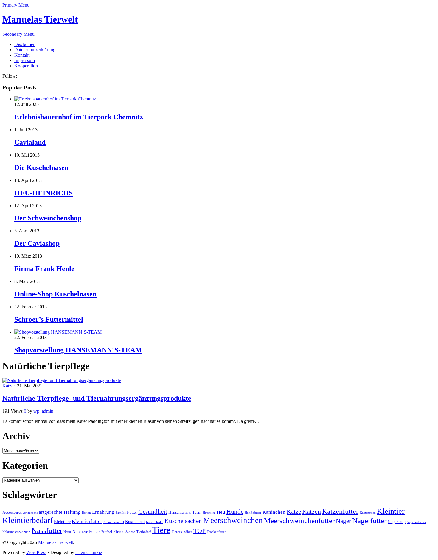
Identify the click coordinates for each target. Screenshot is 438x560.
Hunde (234, 511)
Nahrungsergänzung (16, 531)
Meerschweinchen (233, 520)
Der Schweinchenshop (47, 218)
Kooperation (26, 65)
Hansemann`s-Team (184, 512)
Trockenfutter (216, 531)
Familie (121, 512)
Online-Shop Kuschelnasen (55, 294)
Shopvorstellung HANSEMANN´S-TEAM (78, 350)
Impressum (24, 60)
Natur (67, 531)
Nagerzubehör (416, 522)
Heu (221, 512)
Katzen (9, 385)
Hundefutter (253, 512)
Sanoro (130, 531)
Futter (132, 512)
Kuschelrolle (154, 522)
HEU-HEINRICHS (43, 193)
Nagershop (397, 521)
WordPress (36, 552)
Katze (294, 511)
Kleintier (391, 511)
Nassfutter (47, 530)
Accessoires (12, 512)
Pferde (118, 531)
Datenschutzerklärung (34, 49)
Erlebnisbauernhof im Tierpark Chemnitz (78, 117)
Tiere (161, 530)
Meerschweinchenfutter (299, 520)
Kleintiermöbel (113, 522)
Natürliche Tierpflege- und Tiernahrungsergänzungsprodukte (96, 398)
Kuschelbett (135, 521)
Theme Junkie (88, 552)
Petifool (106, 531)
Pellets (94, 531)
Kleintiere (62, 521)
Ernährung (103, 512)
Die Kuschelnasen (41, 167)
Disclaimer (24, 44)
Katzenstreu (368, 512)
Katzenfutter (340, 511)
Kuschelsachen (183, 521)
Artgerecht (30, 512)
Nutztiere (80, 531)
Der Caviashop (37, 243)
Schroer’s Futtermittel (48, 319)
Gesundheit (152, 511)
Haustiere (209, 512)
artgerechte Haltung (60, 512)
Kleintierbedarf (27, 520)
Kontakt (21, 55)
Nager (343, 521)
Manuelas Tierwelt (40, 19)
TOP (199, 530)
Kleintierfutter (87, 521)
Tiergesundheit (182, 531)
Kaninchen (274, 512)
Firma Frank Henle (44, 269)
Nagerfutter (369, 520)
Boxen (86, 512)
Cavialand (30, 142)
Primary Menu (15, 4)
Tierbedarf (143, 531)
